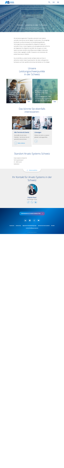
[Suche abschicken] (49, 2)
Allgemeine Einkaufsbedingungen (29, 225)
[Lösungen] (36, 141)
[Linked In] (25, 220)
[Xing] (34, 220)
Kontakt (52, 225)
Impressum (11, 225)
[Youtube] (38, 220)
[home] (9, 2)
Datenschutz (18, 225)
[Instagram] (29, 220)
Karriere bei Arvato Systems (44, 225)
